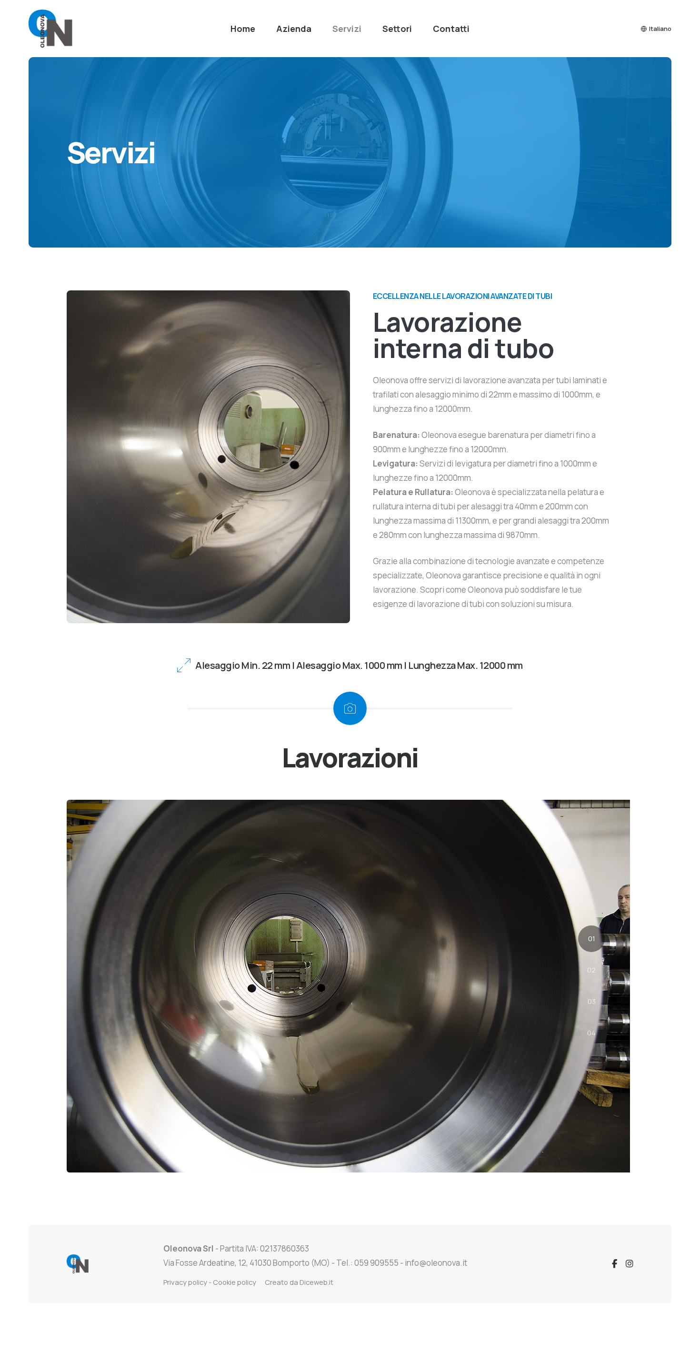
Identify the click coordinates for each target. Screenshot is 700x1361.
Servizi (346, 28)
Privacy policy (185, 1282)
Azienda (293, 28)
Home (242, 28)
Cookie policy (234, 1282)
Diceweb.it (316, 1282)
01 (591, 939)
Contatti (451, 28)
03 (592, 1001)
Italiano (660, 28)
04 (591, 1033)
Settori (397, 28)
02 (591, 970)
